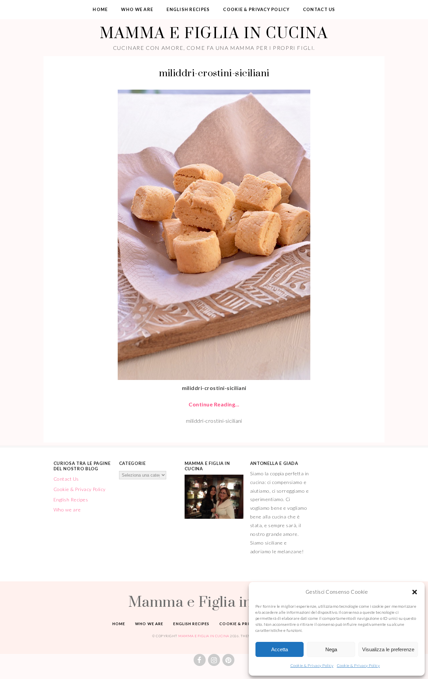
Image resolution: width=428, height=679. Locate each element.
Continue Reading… (214, 404)
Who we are (137, 9)
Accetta (279, 649)
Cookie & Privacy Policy (311, 665)
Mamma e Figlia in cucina (214, 33)
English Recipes (188, 9)
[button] (414, 592)
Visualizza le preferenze (388, 649)
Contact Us (319, 9)
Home (100, 9)
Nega (331, 649)
